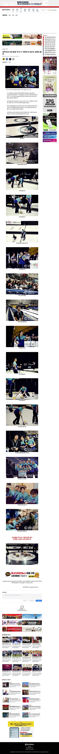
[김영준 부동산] (32, 630)
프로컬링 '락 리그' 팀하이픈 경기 (22, 538)
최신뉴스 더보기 (6, 679)
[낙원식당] (32, 44)
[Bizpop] (12, 44)
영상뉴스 (29, 10)
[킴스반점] (12, 630)
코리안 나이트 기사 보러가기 (22, 539)
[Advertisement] (29, 25)
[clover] (12, 37)
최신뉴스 (13, 10)
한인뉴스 (17, 10)
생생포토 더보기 (6, 635)
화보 (10, 15)
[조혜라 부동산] (12, 623)
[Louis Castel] (32, 617)
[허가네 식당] (12, 617)
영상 (16, 15)
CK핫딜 (37, 10)
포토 (13, 15)
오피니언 (33, 10)
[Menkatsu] (32, 623)
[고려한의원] (32, 37)
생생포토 (25, 10)
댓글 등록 (38, 600)
